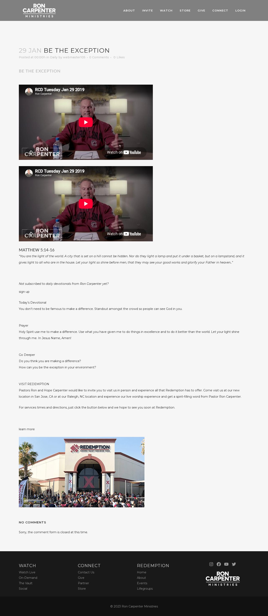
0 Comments (99, 57)
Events (142, 583)
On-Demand (28, 578)
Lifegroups (145, 589)
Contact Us (86, 572)
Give (81, 578)
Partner (83, 583)
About (141, 578)
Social (23, 589)
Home (141, 572)
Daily (54, 57)
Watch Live (27, 572)
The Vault (25, 583)
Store (82, 589)
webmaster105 (74, 57)
